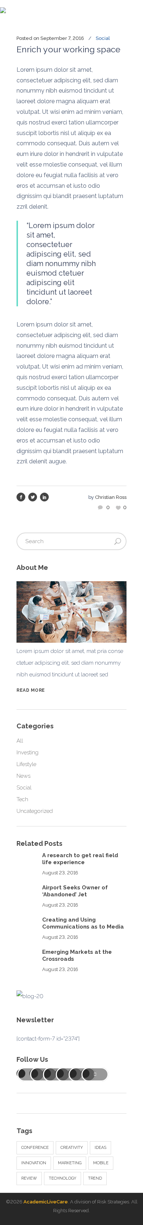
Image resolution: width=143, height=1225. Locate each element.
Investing (27, 752)
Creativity (71, 1147)
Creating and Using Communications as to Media (83, 923)
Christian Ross (110, 497)
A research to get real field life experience (80, 859)
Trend (95, 1178)
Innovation (33, 1163)
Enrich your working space (68, 49)
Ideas (100, 1147)
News (23, 776)
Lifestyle (26, 764)
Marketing (69, 1163)
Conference (35, 1147)
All (19, 740)
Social (103, 38)
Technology (62, 1178)
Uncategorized (34, 811)
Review (29, 1178)
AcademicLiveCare (45, 1202)
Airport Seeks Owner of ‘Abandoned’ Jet (75, 891)
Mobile (101, 1163)
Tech (22, 799)
